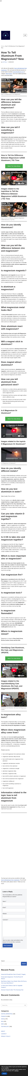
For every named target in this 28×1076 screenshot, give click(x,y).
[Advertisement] (14, 16)
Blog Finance (9, 73)
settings (16, 1070)
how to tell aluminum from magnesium (10, 880)
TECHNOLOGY (5, 1026)
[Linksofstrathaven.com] (5, 35)
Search (3, 961)
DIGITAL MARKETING (6, 1013)
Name (4, 901)
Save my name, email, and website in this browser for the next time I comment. (13, 941)
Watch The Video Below (14, 166)
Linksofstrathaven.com (18, 71)
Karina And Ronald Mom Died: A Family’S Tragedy (13, 974)
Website (5, 913)
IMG (2, 1021)
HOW (2, 1019)
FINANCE (3, 1016)
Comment (5, 919)
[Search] (25, 1005)
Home (2, 46)
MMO (2, 1024)
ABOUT (3, 1031)
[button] (25, 1005)
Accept (4, 1073)
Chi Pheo (5, 62)
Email (4, 907)
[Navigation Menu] (25, 35)
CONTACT (3, 1033)
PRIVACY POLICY (5, 1036)
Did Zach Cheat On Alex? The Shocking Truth (12, 989)
